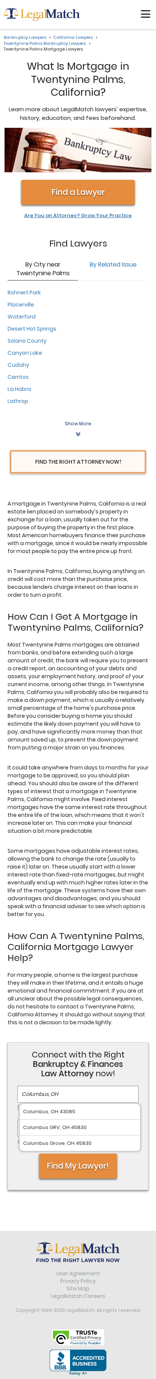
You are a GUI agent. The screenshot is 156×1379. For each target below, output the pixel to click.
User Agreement (78, 1273)
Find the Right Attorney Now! (78, 462)
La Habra (19, 389)
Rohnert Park (24, 292)
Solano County (27, 341)
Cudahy (18, 365)
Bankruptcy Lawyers (25, 37)
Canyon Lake (25, 353)
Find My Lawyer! (78, 1165)
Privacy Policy (78, 1281)
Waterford (22, 316)
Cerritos (18, 377)
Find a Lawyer (78, 192)
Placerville (21, 304)
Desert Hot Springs (32, 328)
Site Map (78, 1288)
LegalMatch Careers (78, 1296)
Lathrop (18, 401)
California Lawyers (73, 37)
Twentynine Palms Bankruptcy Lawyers (45, 43)
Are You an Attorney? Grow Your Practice (78, 215)
